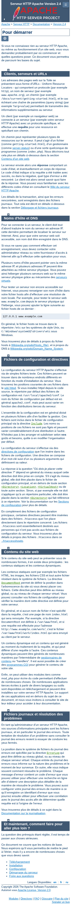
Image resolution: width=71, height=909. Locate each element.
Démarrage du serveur (23, 872)
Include (36, 423)
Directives (26, 898)
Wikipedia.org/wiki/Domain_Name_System (36, 348)
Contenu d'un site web (15, 158)
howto (12, 540)
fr (61, 882)
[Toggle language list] (4, 38)
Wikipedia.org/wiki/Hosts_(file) (30, 345)
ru (67, 882)
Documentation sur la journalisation (23, 813)
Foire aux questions (21, 876)
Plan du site (61, 898)
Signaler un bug (61, 902)
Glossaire (47, 898)
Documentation (41, 24)
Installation (16, 865)
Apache (5, 24)
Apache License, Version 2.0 (34, 890)
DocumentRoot (10, 582)
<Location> (28, 486)
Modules (14, 898)
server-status (20, 148)
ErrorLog (53, 753)
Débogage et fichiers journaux (39, 207)
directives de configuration (17, 451)
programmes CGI (17, 664)
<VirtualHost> (48, 486)
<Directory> (10, 486)
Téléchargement (19, 861)
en (55, 882)
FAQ (36, 898)
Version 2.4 (59, 24)
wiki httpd (10, 388)
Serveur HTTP (21, 24)
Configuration (17, 868)
